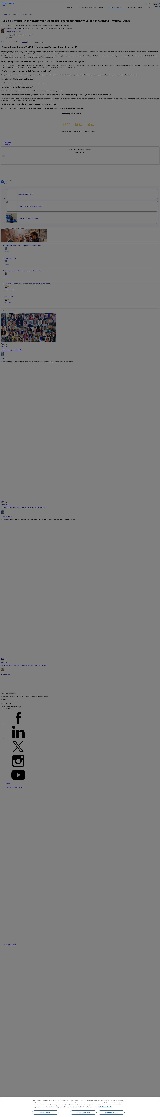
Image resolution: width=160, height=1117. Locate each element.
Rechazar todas (83, 1112)
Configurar (45, 1112)
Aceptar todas (111, 1112)
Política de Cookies (106, 1107)
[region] (80, 1107)
